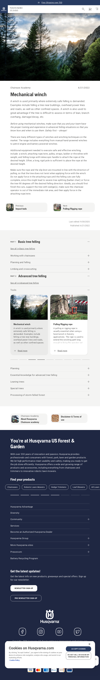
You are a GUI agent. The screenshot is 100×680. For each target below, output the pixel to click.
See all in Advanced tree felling (24, 283)
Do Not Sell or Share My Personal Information (78, 656)
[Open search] (83, 9)
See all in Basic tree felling (22, 249)
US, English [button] (14, 10)
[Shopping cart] (90, 9)
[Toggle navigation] (97, 9)
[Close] (89, 644)
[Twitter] (78, 632)
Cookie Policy (15, 660)
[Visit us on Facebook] (22, 632)
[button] (14, 359)
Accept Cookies (78, 649)
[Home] (4, 9)
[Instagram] (41, 632)
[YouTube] (59, 632)
